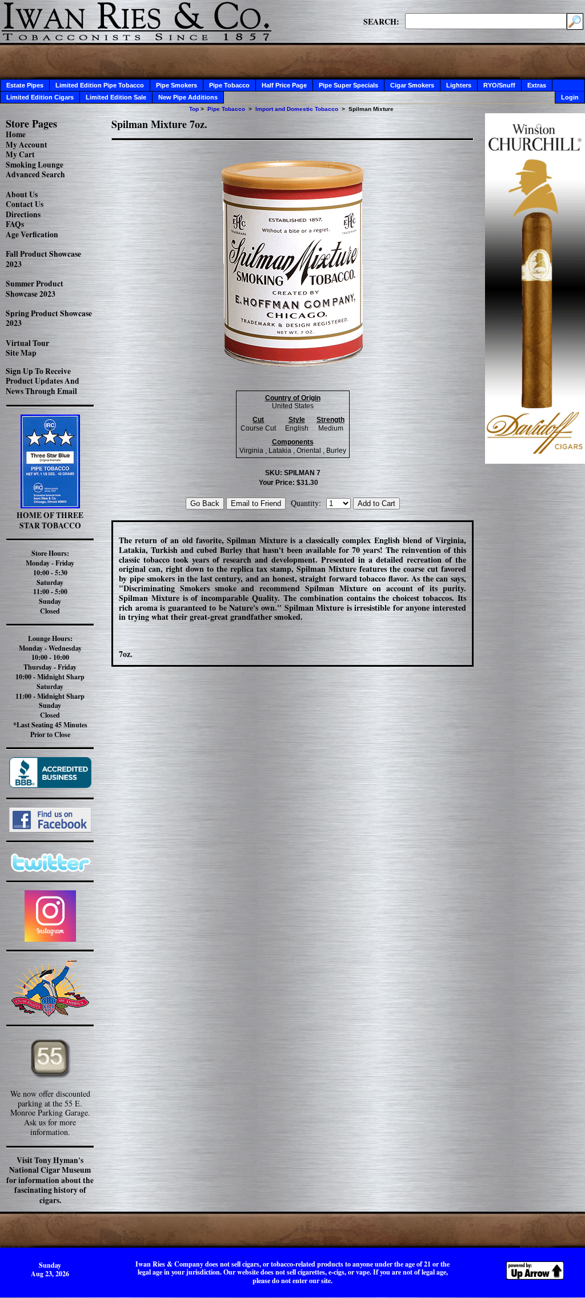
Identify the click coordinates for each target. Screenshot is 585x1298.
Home (16, 134)
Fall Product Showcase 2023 (43, 259)
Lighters (458, 85)
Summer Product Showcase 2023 (34, 289)
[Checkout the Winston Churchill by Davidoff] (535, 460)
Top (194, 109)
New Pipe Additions (188, 97)
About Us (22, 194)
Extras (536, 85)
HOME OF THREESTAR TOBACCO (50, 520)
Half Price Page (284, 85)
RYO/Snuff (499, 85)
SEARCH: (381, 21)
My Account (26, 144)
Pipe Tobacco (229, 85)
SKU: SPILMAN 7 (292, 473)
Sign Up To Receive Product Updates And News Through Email (42, 381)
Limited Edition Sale (116, 97)
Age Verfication (32, 234)
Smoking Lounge (34, 164)
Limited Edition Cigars (40, 97)
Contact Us (24, 204)
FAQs (15, 224)
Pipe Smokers (176, 85)
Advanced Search (35, 174)
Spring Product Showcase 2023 (49, 318)
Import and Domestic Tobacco (296, 109)
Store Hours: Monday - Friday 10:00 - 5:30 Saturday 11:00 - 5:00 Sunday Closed (50, 582)
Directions (23, 214)
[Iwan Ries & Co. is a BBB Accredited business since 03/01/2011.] (50, 784)
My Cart (20, 154)
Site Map (21, 353)
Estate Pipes (24, 85)
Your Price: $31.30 (288, 483)
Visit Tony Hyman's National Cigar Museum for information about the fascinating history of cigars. (50, 1180)
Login (570, 97)
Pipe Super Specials (348, 85)
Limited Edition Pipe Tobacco (99, 85)
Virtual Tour (27, 343)
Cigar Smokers (412, 85)
